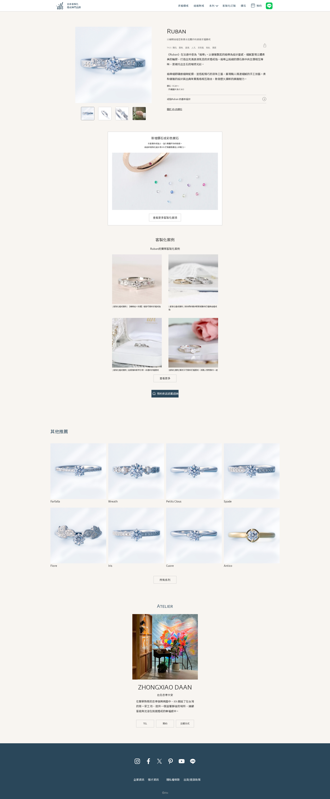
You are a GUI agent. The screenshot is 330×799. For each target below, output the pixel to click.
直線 (187, 47)
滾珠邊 (201, 47)
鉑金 (208, 47)
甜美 (181, 47)
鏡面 (214, 47)
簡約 (174, 47)
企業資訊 (138, 779)
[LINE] (269, 5)
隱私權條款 (173, 779)
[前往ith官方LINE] (192, 761)
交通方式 (184, 723)
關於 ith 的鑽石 (174, 109)
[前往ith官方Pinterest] (170, 761)
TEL (145, 723)
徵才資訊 (153, 779)
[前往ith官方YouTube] (181, 761)
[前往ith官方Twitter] (159, 761)
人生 (193, 47)
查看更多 (165, 378)
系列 (212, 5)
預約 (165, 723)
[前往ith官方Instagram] (137, 761)
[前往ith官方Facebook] (148, 761)
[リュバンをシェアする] (264, 45)
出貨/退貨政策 (192, 779)
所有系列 (165, 580)
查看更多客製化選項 (165, 217)
